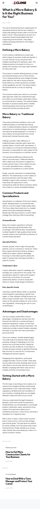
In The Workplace (11, 474)
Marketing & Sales (11, 447)
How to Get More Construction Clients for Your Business (18, 454)
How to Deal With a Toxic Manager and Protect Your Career (19, 481)
